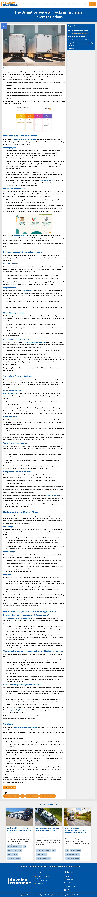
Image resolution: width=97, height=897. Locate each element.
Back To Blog (10, 787)
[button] (24, 4)
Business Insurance (32, 796)
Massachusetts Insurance (47, 796)
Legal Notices (68, 876)
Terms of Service (69, 883)
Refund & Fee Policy (70, 886)
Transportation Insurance (11, 796)
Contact (85, 3)
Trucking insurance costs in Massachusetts (16, 618)
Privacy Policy (68, 879)
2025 (22, 796)
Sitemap (63, 895)
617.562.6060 (92, 3)
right (18, 710)
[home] (10, 4)
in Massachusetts (26, 727)
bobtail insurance (45, 180)
